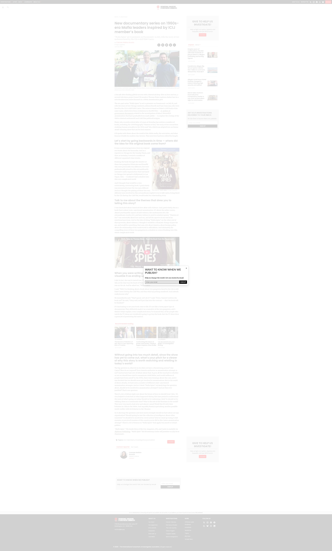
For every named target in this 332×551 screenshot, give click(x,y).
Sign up (183, 282)
